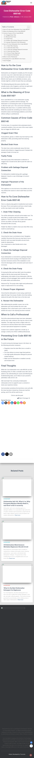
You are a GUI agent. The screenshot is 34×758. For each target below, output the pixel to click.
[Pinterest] (15, 402)
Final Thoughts (7, 60)
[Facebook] (2, 402)
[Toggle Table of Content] (27, 27)
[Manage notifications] (30, 755)
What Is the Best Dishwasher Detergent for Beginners (14, 589)
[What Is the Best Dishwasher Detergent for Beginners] (17, 573)
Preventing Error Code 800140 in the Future (14, 58)
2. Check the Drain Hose (12, 47)
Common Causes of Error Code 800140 (13, 33)
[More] (24, 402)
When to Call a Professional (10, 56)
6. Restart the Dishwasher (12, 54)
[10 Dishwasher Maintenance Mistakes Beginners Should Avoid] (17, 530)
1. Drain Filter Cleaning (12, 46)
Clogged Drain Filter (11, 35)
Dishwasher (7, 498)
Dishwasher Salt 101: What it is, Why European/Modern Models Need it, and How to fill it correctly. (17, 503)
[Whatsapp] (18, 402)
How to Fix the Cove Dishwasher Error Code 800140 (16, 29)
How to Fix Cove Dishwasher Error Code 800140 (15, 44)
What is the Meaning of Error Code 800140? (14, 31)
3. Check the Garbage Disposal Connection (17, 49)
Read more (17, 515)
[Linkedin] (12, 402)
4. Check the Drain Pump (12, 51)
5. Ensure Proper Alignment (13, 53)
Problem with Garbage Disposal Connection (17, 40)
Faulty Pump (9, 38)
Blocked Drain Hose (11, 36)
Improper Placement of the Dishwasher (16, 42)
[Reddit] (9, 402)
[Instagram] (21, 402)
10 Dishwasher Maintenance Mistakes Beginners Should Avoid (16, 546)
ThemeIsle (22, 754)
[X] (5, 402)
